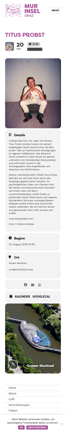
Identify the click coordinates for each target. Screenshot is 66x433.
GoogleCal (41, 296)
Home (12, 388)
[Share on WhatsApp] (40, 284)
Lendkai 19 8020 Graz (21, 269)
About (12, 393)
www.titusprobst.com (21, 218)
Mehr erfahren (37, 427)
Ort (16, 257)
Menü (55, 10)
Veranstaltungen (19, 405)
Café (12, 399)
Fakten (13, 410)
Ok (21, 427)
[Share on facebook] (26, 284)
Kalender (22, 296)
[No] (61, 424)
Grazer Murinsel (18, 263)
